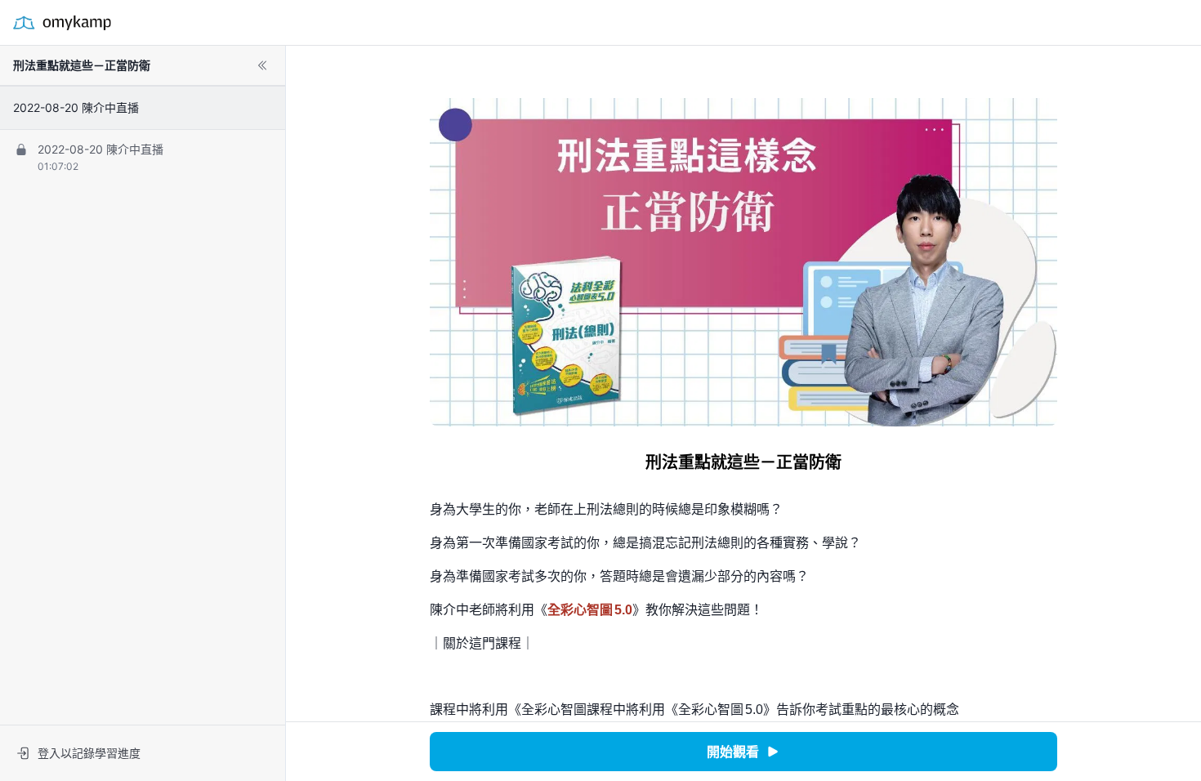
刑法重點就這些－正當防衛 (81, 65)
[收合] (262, 65)
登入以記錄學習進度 (89, 753)
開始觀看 (733, 751)
